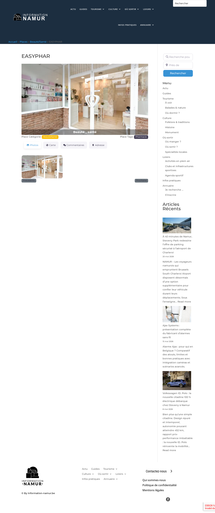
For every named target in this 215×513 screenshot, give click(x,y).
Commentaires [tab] (75, 145)
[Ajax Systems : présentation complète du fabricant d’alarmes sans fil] (177, 315)
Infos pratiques (127, 25)
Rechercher (181, 73)
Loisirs (147, 9)
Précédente (29, 180)
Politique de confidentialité (159, 485)
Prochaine (141, 180)
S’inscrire (170, 194)
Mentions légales (153, 490)
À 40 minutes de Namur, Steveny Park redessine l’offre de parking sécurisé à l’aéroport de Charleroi (177, 244)
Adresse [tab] (99, 145)
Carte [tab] (52, 145)
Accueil (12, 41)
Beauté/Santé (38, 41)
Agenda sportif (174, 175)
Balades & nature (175, 107)
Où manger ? (173, 141)
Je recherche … (174, 189)
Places (23, 41)
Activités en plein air (177, 161)
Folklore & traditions (177, 122)
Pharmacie (141, 137)
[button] (31, 99)
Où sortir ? (171, 146)
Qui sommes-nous (154, 480)
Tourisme (96, 9)
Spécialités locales (176, 151)
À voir (168, 102)
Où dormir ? (172, 112)
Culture (113, 9)
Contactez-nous (156, 471)
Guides (83, 9)
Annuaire (145, 25)
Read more (184, 301)
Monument (172, 132)
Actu (73, 9)
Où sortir (130, 9)
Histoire (170, 127)
